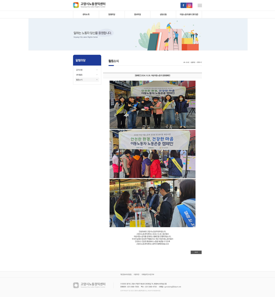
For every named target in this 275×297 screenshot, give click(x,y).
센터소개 (86, 14)
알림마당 (111, 14)
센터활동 (79, 75)
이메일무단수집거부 (148, 274)
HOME (187, 62)
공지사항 (79, 70)
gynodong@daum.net (173, 287)
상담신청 (163, 14)
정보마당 (137, 14)
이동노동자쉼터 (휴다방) (189, 14)
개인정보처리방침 (125, 274)
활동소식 (79, 80)
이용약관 (136, 274)
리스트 (196, 252)
